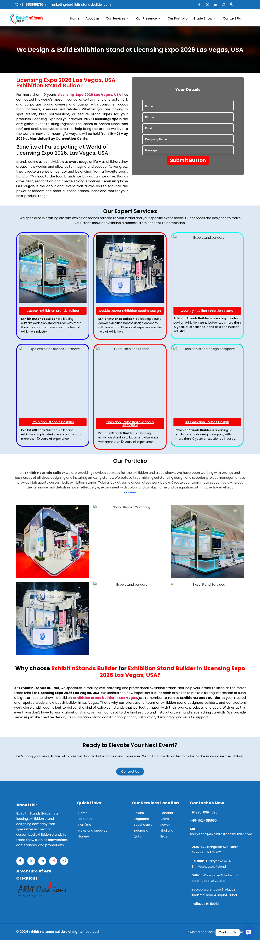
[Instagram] (224, 5)
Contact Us (232, 18)
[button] (248, 932)
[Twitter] (207, 5)
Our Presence (146, 18)
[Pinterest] (232, 5)
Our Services (115, 18)
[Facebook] (199, 5)
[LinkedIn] (215, 5)
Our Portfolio (177, 18)
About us (93, 18)
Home (74, 18)
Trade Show (203, 18)
